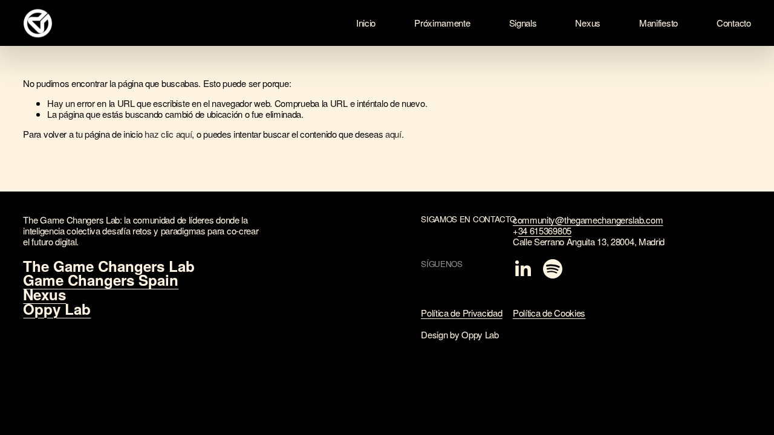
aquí (393, 133)
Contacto (734, 22)
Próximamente (442, 22)
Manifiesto (658, 22)
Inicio (366, 22)
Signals (523, 22)
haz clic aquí (168, 133)
